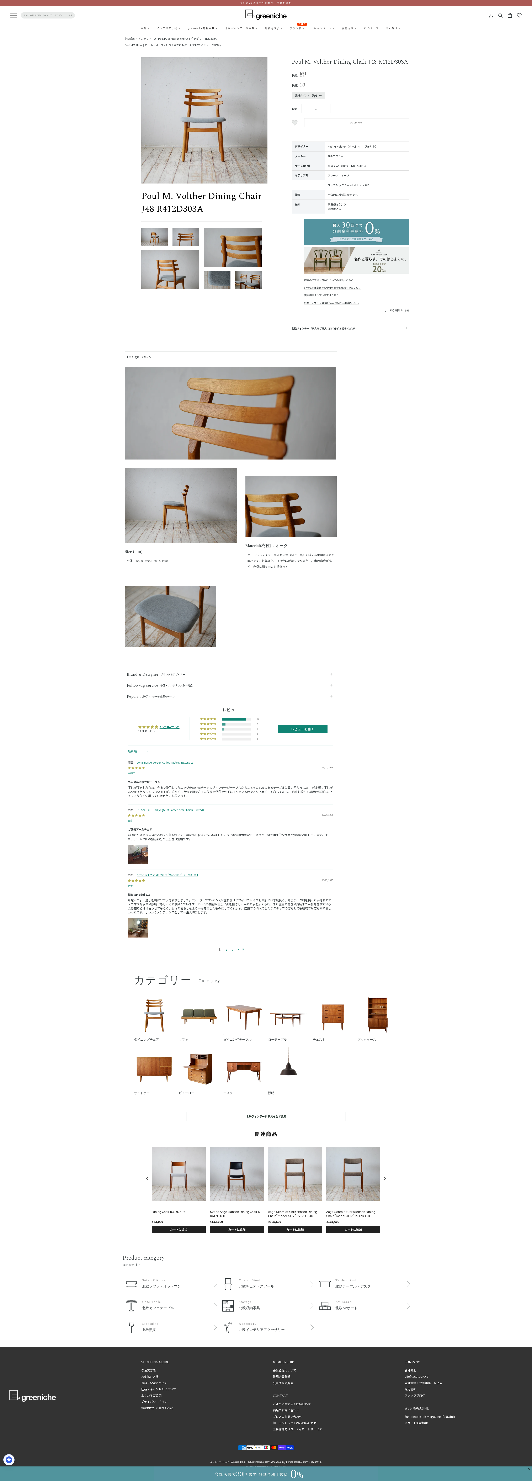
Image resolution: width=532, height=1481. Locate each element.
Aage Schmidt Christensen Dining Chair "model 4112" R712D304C (350, 1214)
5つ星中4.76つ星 (170, 727)
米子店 (438, 1383)
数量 (294, 108)
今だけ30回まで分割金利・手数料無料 (266, 2)
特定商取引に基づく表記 (157, 1408)
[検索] (500, 15)
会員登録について (284, 1370)
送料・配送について (154, 1383)
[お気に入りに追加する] (295, 123)
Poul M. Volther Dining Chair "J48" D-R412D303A (187, 39)
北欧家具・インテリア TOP (141, 39)
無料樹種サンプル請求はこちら (321, 295)
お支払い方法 (150, 1376)
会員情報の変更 (283, 1383)
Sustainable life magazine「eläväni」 (431, 1416)
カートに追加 (178, 1229)
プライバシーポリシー (155, 1402)
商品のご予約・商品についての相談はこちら (328, 280)
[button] (208, 719)
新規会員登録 (281, 1376)
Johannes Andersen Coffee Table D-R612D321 (165, 762)
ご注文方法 (148, 1370)
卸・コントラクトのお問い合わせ (294, 1423)
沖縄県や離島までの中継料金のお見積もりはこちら (332, 287)
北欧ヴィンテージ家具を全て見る (266, 1116)
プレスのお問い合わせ (287, 1416)
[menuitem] (133, 28)
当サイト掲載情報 (416, 1423)
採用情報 (410, 1389)
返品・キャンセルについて (158, 1389)
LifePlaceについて (417, 1376)
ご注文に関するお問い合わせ (292, 1404)
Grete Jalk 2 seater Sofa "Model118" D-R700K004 (167, 875)
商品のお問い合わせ (286, 1410)
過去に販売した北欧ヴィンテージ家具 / (197, 45)
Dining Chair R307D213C (169, 1212)
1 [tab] (181, 540)
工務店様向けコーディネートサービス (297, 1429)
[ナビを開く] (13, 15)
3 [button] (233, 949)
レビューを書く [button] (302, 728)
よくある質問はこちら (397, 310)
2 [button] (226, 949)
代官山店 (425, 1383)
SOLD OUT (357, 122)
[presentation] (147, 1178)
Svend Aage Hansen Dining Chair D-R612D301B (235, 1214)
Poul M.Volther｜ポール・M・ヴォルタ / (149, 45)
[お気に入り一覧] (519, 15)
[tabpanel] (181, 508)
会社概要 (410, 1370)
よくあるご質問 (151, 1395)
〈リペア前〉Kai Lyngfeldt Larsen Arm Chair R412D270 (170, 810)
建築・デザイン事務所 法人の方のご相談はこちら (331, 302)
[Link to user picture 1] (138, 854)
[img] (136, 768)
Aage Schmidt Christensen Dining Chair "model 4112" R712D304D (292, 1214)
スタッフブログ (415, 1395)
